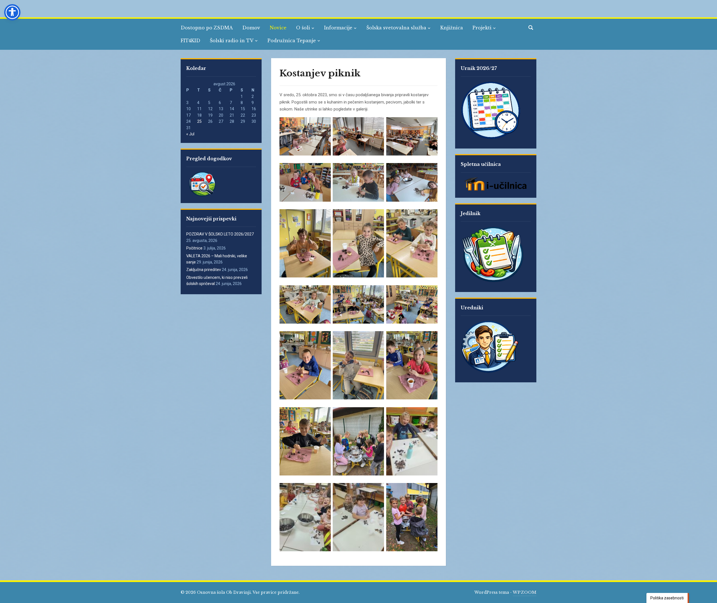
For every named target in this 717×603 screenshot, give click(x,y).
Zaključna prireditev (203, 269)
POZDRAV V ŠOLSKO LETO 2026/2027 (220, 234)
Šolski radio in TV (231, 40)
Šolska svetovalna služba (396, 27)
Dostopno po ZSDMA (207, 27)
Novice (278, 27)
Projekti (482, 27)
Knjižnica (451, 27)
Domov (251, 27)
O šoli (303, 27)
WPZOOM (524, 592)
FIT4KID (190, 40)
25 (199, 121)
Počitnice (194, 248)
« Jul (190, 134)
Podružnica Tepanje (291, 40)
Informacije (338, 27)
